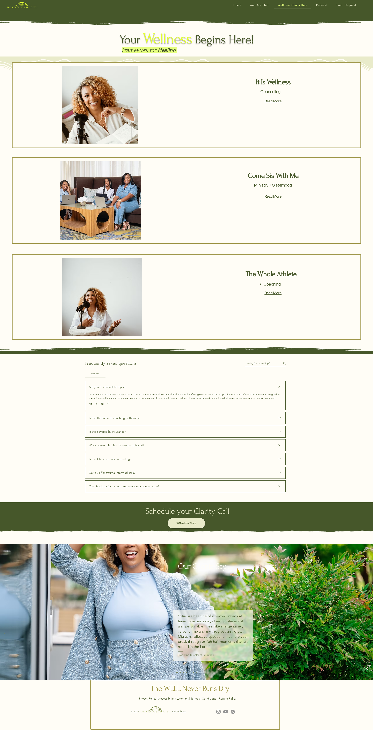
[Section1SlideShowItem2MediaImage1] (180, 672)
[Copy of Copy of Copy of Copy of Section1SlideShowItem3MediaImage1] (196, 672)
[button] (90, 404)
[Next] (365, 634)
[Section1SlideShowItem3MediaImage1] (183, 672)
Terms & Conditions (203, 698)
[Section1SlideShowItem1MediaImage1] (176, 672)
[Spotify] (233, 712)
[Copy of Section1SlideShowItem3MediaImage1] (186, 672)
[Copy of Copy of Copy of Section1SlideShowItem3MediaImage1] (193, 672)
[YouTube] (225, 712)
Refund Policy (227, 698)
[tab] (95, 373)
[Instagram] (218, 712)
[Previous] (7, 634)
